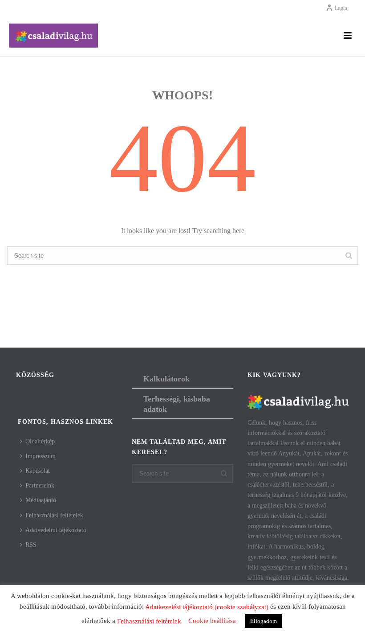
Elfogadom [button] (263, 621)
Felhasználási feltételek (54, 515)
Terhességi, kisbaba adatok (176, 404)
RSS (30, 544)
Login (341, 8)
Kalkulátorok (166, 378)
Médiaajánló (40, 500)
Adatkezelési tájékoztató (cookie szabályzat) (206, 606)
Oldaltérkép (40, 441)
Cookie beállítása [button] (212, 620)
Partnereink (39, 485)
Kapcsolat (37, 470)
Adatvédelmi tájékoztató (55, 530)
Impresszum (40, 456)
